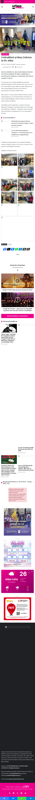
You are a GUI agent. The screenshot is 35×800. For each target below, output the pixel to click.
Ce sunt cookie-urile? (7, 789)
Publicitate (17, 12)
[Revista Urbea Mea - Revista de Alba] (17, 6)
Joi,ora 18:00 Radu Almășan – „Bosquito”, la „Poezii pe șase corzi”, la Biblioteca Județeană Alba (22, 133)
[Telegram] (20, 249)
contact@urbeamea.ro (15, 773)
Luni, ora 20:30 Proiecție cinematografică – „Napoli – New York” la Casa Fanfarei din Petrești (26, 468)
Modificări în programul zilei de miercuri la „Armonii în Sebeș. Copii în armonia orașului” (22, 123)
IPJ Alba (9, 244)
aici (23, 779)
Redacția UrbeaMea (20, 64)
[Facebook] (4, 249)
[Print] (27, 249)
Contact (31, 789)
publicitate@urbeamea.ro (14, 775)
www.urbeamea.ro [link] (15, 753)
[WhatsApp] (16, 249)
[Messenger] (12, 249)
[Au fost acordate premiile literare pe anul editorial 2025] (26, 385)
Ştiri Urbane (5, 54)
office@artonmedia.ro (14, 768)
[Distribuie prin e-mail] (23, 249)
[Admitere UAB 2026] (17, 19)
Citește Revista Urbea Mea (21, 789)
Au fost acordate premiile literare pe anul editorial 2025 (18, 1)
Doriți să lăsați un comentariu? (17, 316)
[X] (8, 249)
